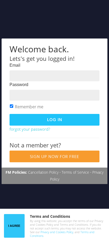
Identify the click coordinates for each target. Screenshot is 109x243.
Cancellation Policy (43, 172)
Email (15, 65)
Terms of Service (75, 172)
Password (19, 84)
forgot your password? (30, 129)
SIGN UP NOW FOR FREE (54, 156)
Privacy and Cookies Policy (56, 232)
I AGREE (14, 225)
